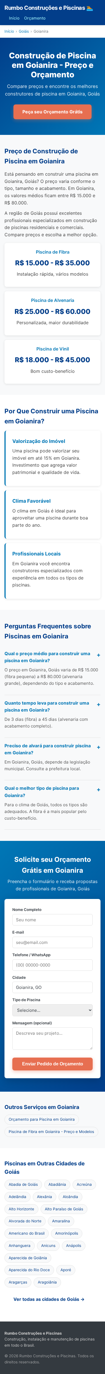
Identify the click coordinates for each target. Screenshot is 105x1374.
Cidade (19, 977)
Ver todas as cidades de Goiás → (49, 1299)
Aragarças (18, 1282)
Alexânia (44, 1196)
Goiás (24, 31)
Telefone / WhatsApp (31, 955)
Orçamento (35, 18)
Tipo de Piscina (26, 1000)
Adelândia (17, 1196)
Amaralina (61, 1221)
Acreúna (84, 1184)
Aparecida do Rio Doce (29, 1270)
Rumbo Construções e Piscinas (48, 7)
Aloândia (70, 1196)
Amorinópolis (66, 1233)
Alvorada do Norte (25, 1221)
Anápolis (73, 1245)
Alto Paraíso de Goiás (64, 1209)
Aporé (65, 1270)
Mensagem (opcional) (32, 1023)
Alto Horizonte (21, 1209)
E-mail (18, 932)
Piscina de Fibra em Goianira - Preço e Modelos (51, 1131)
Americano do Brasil (27, 1233)
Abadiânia (57, 1184)
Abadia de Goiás (23, 1184)
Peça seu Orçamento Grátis (52, 112)
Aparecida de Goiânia (28, 1258)
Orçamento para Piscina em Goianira (42, 1119)
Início (14, 18)
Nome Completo (26, 909)
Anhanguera (20, 1245)
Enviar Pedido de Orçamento (52, 1063)
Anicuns (48, 1245)
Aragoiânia (47, 1282)
